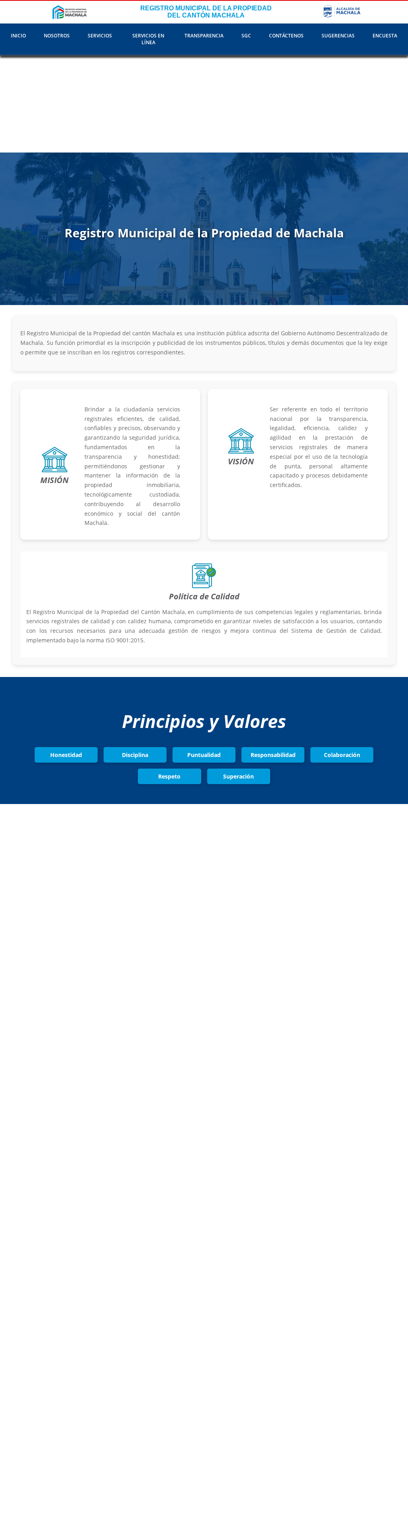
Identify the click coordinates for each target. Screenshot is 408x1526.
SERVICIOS (100, 35)
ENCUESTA (385, 35)
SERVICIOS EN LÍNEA (148, 39)
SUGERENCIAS (338, 35)
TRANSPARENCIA (204, 35)
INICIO (18, 35)
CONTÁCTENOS (286, 35)
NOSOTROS (57, 35)
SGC (246, 35)
